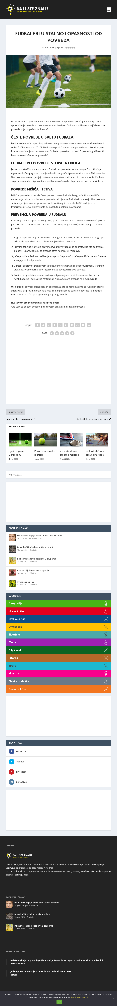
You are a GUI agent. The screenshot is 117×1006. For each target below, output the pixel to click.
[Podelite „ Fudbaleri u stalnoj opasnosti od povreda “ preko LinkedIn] (66, 325)
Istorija (13, 658)
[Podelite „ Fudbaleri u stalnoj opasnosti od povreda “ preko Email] (83, 325)
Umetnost (15, 626)
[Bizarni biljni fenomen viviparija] (12, 572)
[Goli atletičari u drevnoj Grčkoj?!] (97, 439)
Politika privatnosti (79, 997)
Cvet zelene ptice (25, 582)
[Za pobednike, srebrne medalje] (71, 439)
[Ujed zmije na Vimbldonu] (20, 439)
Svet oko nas (17, 619)
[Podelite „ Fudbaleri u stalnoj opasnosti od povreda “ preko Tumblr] (55, 325)
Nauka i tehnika (19, 681)
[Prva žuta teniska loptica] (45, 439)
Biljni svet (33, 561)
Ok (59, 1002)
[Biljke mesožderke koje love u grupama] (12, 560)
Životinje (33, 550)
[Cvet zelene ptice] (12, 583)
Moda (12, 642)
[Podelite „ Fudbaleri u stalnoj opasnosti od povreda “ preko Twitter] (43, 325)
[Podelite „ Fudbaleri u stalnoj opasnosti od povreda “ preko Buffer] (72, 325)
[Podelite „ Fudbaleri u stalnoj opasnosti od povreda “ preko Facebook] (37, 325)
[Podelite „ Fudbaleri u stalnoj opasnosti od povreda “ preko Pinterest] (60, 325)
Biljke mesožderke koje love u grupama (36, 558)
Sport (60, 47)
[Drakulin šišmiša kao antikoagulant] (12, 549)
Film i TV (14, 673)
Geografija (15, 603)
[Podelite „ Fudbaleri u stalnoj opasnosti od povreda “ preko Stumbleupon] (77, 325)
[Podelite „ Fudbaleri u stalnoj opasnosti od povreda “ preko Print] (89, 325)
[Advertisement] (58, 371)
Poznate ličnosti (35, 538)
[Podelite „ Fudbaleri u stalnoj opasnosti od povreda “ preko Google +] (49, 325)
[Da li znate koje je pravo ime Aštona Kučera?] (12, 537)
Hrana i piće (16, 611)
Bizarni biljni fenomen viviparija (33, 570)
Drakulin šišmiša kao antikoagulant (35, 547)
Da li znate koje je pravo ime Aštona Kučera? (39, 535)
